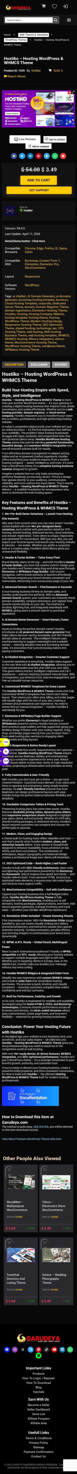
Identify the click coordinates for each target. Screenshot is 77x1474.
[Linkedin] (62, 1350)
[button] (69, 20)
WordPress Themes (16, 40)
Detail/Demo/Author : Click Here (25, 241)
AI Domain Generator (41, 296)
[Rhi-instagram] (15, 1350)
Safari (29, 252)
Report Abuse (16, 76)
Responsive (32, 276)
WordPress (32, 285)
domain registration (18, 310)
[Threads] (23, 1350)
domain (29, 307)
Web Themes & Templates (34, 34)
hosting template (16, 317)
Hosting (22, 314)
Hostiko (10, 314)
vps (54, 328)
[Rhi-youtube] (54, 1350)
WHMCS (63, 335)
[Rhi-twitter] (31, 1350)
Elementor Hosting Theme (49, 310)
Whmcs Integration (41, 339)
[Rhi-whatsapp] (70, 1350)
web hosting (35, 332)
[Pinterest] (38, 1350)
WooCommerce (35, 268)
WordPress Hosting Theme (22, 346)
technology (43, 328)
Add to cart (38, 180)
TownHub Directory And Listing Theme (16, 1279)
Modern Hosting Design (46, 321)
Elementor (31, 264)
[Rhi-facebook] (7, 1350)
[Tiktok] (46, 1350)
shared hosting (25, 328)
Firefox (49, 248)
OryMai (36, 70)
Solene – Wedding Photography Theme (54, 1279)
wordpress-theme (53, 346)
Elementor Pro (49, 264)
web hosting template (42, 335)
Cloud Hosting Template (21, 303)
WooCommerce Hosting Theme (35, 342)
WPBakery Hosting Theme (22, 349)
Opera (63, 248)
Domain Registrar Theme (52, 307)
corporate (44, 303)
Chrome (30, 248)
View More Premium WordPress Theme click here (31, 1139)
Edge (40, 248)
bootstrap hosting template (37, 300)
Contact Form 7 (49, 260)
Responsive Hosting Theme (23, 325)
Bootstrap (31, 260)
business (62, 300)
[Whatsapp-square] (38, 1356)
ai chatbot (19, 296)
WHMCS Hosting (16, 339)
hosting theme (38, 317)
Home (7, 34)
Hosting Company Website (46, 314)
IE (56, 248)
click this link (40, 1126)
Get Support (39, 190)
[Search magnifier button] (55, 20)
